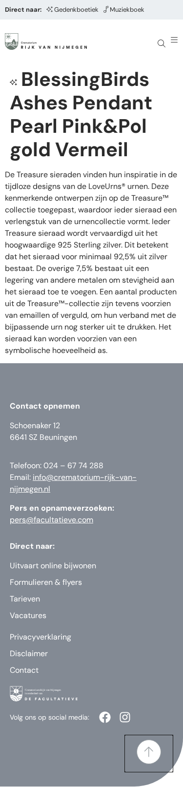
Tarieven (25, 599)
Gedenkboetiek (76, 9)
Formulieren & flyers (46, 582)
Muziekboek (127, 9)
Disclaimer (29, 653)
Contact (24, 670)
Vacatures (28, 615)
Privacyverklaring (40, 637)
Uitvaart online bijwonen (53, 565)
